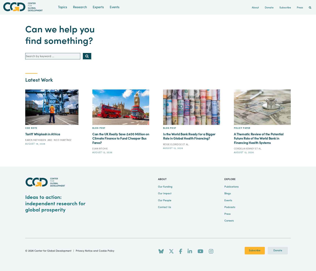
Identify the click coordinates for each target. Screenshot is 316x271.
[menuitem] (310, 8)
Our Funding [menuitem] (165, 186)
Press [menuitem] (300, 7)
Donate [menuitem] (269, 7)
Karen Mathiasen (36, 140)
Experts (98, 7)
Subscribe (254, 250)
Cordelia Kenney (244, 148)
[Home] (29, 7)
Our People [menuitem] (164, 200)
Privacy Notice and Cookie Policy (95, 250)
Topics (62, 7)
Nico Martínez (63, 140)
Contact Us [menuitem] (164, 207)
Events (114, 7)
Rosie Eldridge (173, 144)
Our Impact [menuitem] (165, 193)
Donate (277, 250)
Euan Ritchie (100, 148)
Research (80, 7)
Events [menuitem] (228, 200)
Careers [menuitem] (229, 220)
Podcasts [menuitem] (229, 207)
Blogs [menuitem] (227, 193)
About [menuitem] (255, 7)
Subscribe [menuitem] (285, 7)
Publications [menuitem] (231, 186)
